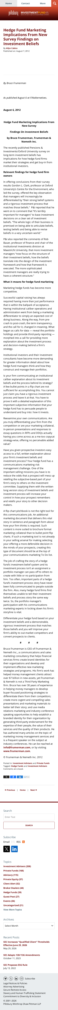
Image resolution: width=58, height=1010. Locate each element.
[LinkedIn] (14, 849)
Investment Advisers (22, 763)
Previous (10, 790)
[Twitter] (6, 849)
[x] (11, 979)
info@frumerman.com (16, 747)
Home (8, 3)
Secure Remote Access (14, 989)
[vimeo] (5, 979)
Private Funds (43, 763)
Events (9, 900)
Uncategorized (13, 905)
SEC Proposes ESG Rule (15, 964)
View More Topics (12, 909)
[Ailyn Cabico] (10, 63)
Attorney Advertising (13, 986)
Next (33, 790)
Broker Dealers (13, 887)
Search (29, 825)
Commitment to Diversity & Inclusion (22, 996)
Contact (25, 3)
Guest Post (11, 896)
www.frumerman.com (16, 751)
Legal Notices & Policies (15, 983)
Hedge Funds (17, 766)
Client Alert (11, 883)
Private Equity (13, 879)
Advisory (10, 874)
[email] (22, 979)
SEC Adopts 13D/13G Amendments (21, 955)
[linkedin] (16, 979)
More (42, 3)
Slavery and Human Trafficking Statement (24, 993)
